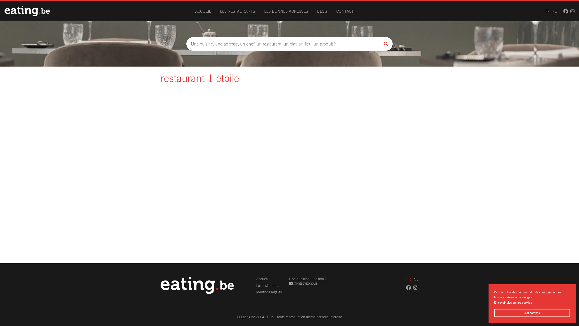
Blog (322, 11)
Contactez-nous (305, 283)
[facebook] (565, 11)
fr (546, 11)
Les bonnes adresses (286, 11)
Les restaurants (237, 11)
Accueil (203, 11)
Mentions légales (269, 292)
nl (554, 11)
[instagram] (572, 11)
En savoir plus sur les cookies (513, 302)
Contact (345, 11)
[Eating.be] (27, 11)
